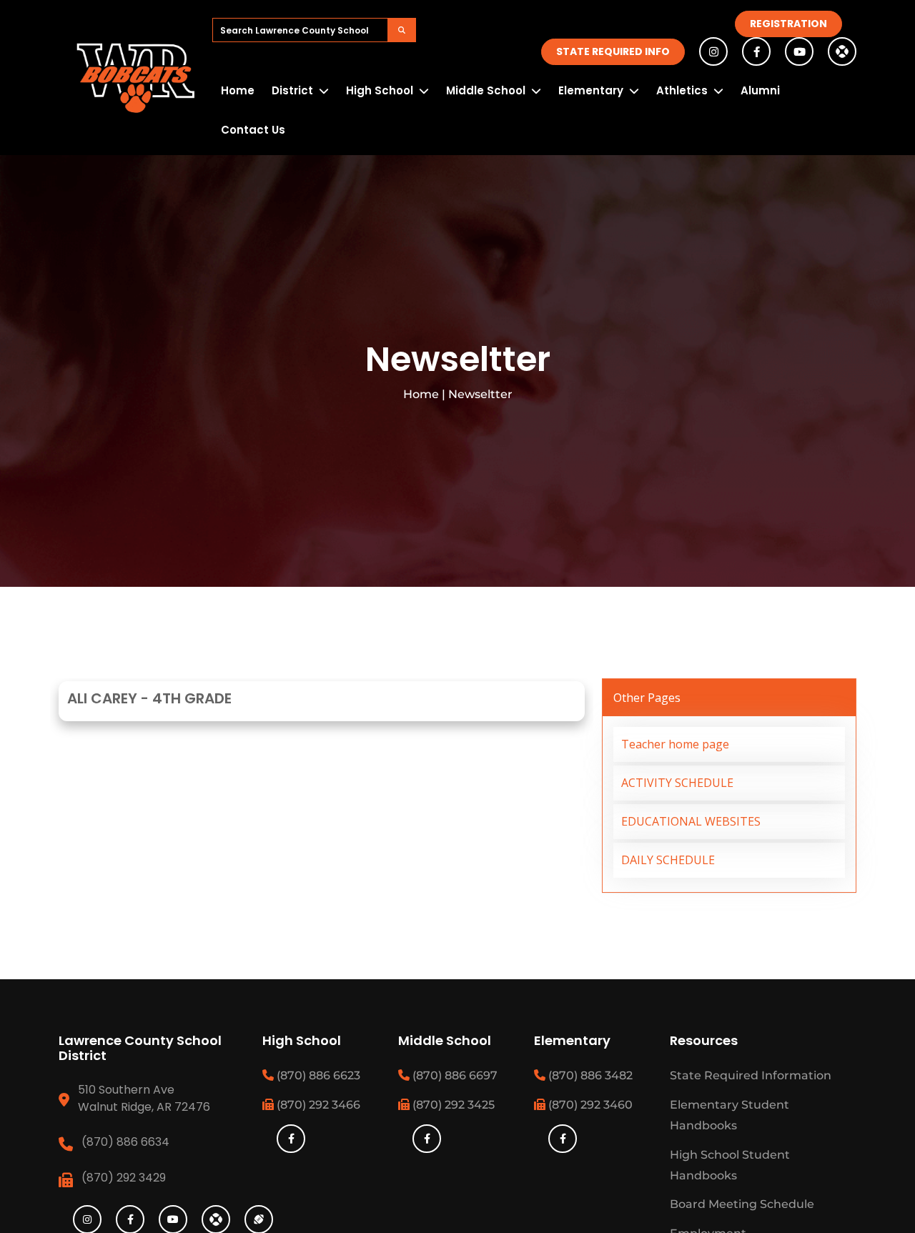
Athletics (682, 90)
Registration (788, 23)
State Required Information (750, 1075)
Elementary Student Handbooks (729, 1115)
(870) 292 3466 (317, 1104)
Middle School (485, 90)
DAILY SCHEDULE (668, 860)
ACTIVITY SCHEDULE (677, 783)
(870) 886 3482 (589, 1075)
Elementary (590, 90)
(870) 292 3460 (589, 1104)
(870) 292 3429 (123, 1177)
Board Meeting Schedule (742, 1204)
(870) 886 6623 (317, 1075)
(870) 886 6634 (125, 1142)
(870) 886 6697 (454, 1075)
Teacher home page (675, 744)
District (292, 90)
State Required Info (613, 51)
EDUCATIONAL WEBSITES (691, 821)
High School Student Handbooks (730, 1165)
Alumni (760, 90)
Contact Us (253, 129)
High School (379, 90)
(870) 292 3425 (452, 1104)
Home (237, 90)
